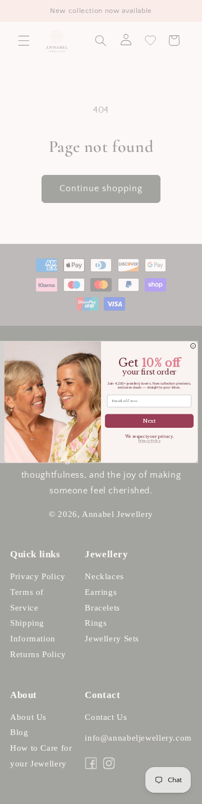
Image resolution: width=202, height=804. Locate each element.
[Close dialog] (193, 345)
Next (149, 421)
